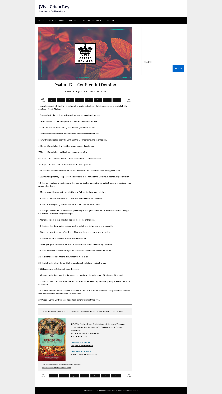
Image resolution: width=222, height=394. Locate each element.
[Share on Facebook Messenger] (98, 100)
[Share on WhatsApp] (79, 100)
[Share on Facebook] (52, 100)
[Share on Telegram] (89, 100)
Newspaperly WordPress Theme (125, 390)
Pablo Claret (100, 91)
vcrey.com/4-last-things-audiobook (84, 354)
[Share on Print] (116, 375)
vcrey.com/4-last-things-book (82, 346)
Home (41, 20)
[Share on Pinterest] (95, 375)
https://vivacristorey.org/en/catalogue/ (56, 368)
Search (147, 62)
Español (110, 20)
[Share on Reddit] (107, 100)
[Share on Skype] (70, 100)
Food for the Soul (91, 20)
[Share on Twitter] (61, 100)
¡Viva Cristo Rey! (55, 6)
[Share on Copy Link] (117, 100)
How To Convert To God (62, 20)
